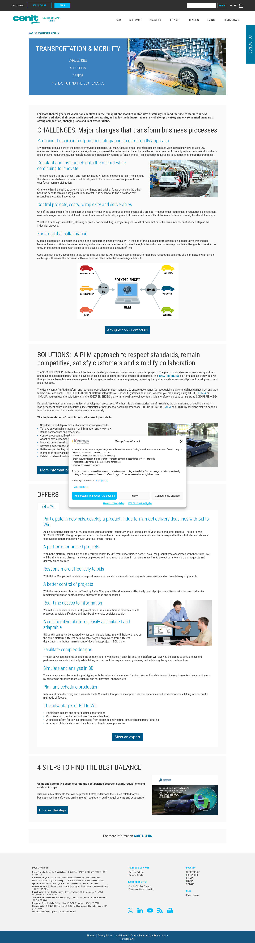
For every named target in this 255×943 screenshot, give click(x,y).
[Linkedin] (140, 910)
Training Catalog (136, 872)
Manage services (81, 487)
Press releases (192, 895)
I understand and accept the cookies (94, 495)
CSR (118, 19)
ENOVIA (189, 881)
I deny (134, 495)
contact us (143, 836)
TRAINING (194, 19)
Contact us (250, 44)
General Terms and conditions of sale (149, 935)
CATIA (167, 407)
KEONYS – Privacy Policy (113, 503)
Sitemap (91, 935)
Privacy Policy (105, 935)
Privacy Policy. (102, 481)
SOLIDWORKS (192, 875)
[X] (130, 910)
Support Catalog (136, 875)
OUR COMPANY (18, 5)
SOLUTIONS (78, 68)
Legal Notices (121, 935)
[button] (181, 441)
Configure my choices (167, 495)
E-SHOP (241, 5)
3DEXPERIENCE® (169, 375)
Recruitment (39, 5)
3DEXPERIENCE (193, 872)
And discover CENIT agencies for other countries (54, 911)
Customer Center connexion (141, 889)
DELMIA (201, 393)
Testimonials (231, 19)
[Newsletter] (170, 910)
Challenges (78, 60)
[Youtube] (150, 910)
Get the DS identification (140, 886)
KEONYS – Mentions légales (140, 503)
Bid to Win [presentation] (48, 506)
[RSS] (160, 910)
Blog (62, 5)
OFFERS (78, 76)
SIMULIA (190, 884)
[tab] (48, 506)
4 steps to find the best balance (78, 83)
